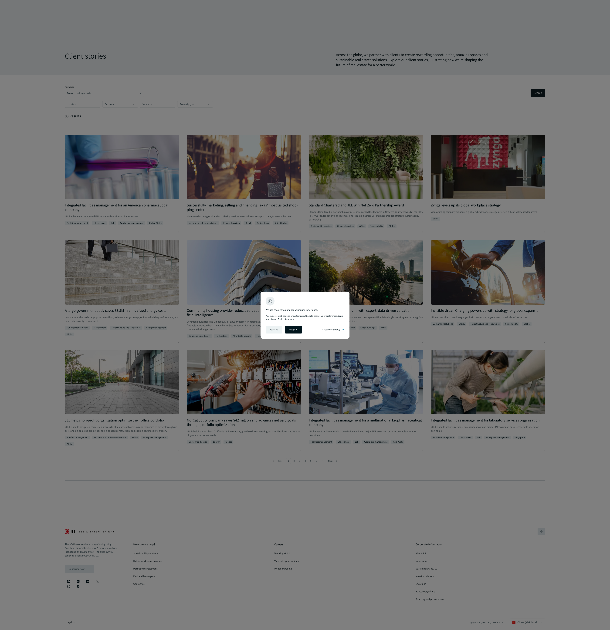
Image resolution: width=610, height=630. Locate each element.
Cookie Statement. (286, 319)
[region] (305, 315)
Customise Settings (333, 330)
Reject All (274, 329)
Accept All (293, 329)
